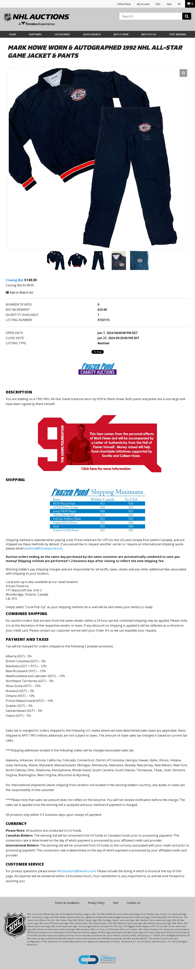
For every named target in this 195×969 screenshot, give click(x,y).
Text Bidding (177, 34)
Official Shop (124, 4)
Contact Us (133, 903)
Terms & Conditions (67, 903)
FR (179, 4)
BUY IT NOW (121, 34)
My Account (143, 4)
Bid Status (148, 34)
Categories (62, 34)
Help (169, 4)
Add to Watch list (21, 292)
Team (12, 34)
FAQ (158, 4)
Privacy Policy (96, 903)
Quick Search (92, 34)
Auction (103, 343)
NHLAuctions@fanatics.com (76, 871)
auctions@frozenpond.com (43, 548)
